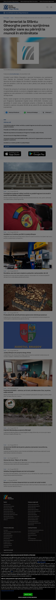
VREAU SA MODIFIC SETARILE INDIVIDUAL (27, 597)
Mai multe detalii (42, 562)
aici (12, 571)
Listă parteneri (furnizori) (7, 590)
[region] (28, 576)
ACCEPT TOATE (28, 594)
